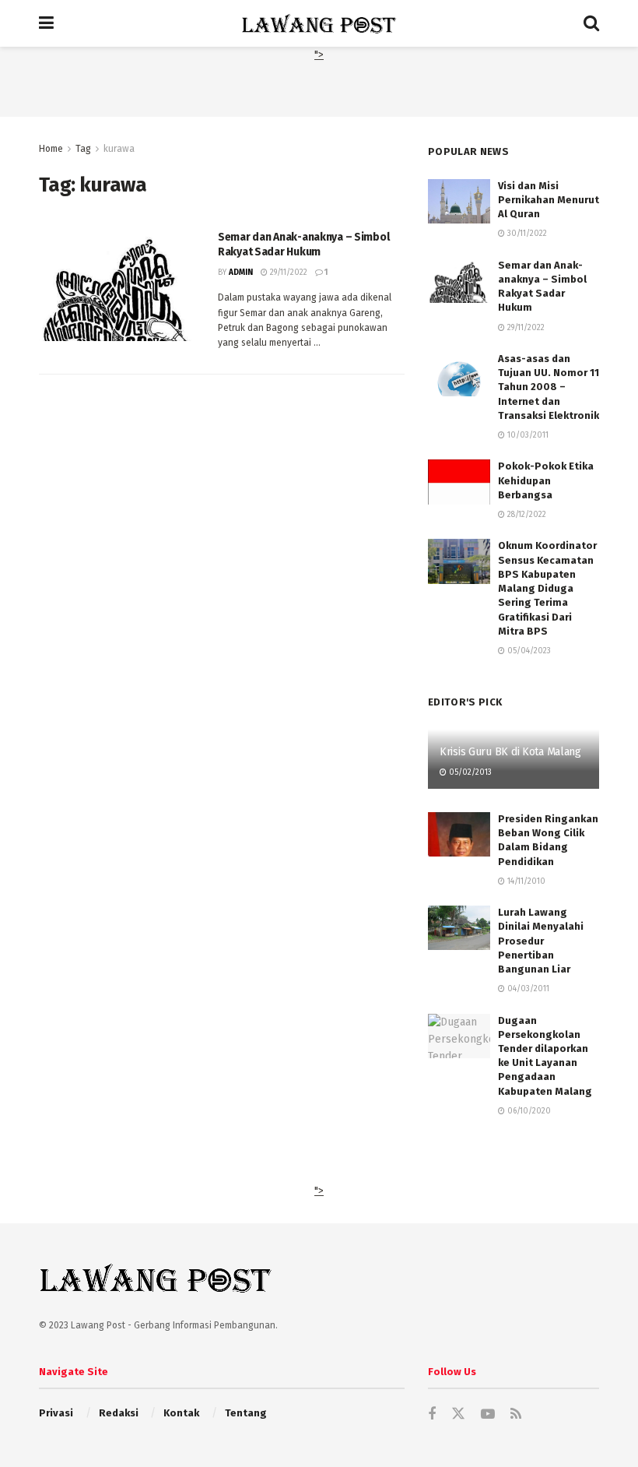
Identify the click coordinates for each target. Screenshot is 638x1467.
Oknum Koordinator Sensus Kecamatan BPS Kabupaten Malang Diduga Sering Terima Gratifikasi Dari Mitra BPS (547, 588)
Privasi (56, 1413)
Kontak (181, 1413)
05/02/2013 (469, 772)
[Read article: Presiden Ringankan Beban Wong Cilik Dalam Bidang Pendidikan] (459, 834)
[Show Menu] (46, 23)
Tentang (246, 1413)
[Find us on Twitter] (458, 1414)
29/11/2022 (287, 272)
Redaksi (118, 1413)
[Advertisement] (319, 87)
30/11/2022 (526, 233)
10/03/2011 (527, 435)
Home (51, 148)
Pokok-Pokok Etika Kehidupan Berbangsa (546, 480)
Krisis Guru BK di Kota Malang (510, 751)
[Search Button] (591, 23)
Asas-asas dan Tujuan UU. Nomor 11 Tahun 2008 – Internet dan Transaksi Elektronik (548, 387)
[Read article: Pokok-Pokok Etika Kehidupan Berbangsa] (459, 481)
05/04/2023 (528, 651)
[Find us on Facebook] (432, 1414)
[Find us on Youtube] (488, 1414)
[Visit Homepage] (319, 23)
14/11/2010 (525, 881)
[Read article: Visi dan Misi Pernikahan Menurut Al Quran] (459, 201)
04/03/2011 (527, 989)
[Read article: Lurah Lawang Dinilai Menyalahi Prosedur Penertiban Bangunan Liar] (459, 928)
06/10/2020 (528, 1111)
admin (241, 272)
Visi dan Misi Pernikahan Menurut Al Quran (548, 200)
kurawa (119, 148)
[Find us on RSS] (515, 1414)
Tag (83, 148)
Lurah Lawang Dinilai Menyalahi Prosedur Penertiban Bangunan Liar (541, 940)
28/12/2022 (525, 514)
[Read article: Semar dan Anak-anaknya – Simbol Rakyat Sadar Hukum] (117, 285)
